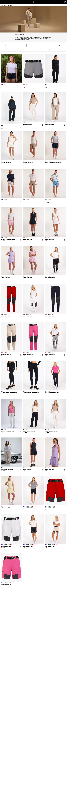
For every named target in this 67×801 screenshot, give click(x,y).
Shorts (23, 45)
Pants (3, 45)
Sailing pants (59, 45)
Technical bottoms (37, 45)
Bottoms (10, 5)
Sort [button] (50, 49)
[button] (2, 1)
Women (6, 5)
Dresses (46, 45)
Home (2, 5)
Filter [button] (17, 49)
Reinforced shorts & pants (13, 45)
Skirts (52, 45)
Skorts (29, 45)
